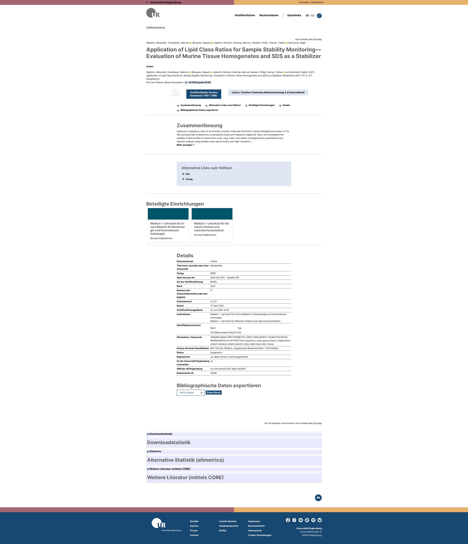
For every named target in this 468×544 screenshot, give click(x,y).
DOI (188, 174)
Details (286, 105)
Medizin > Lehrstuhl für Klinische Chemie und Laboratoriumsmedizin (245, 321)
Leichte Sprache (228, 521)
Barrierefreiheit (256, 526)
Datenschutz (255, 530)
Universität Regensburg (165, 2)
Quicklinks (294, 15)
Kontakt (194, 521)
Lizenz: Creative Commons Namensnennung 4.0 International (268, 92)
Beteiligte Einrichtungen (262, 105)
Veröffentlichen (245, 15)
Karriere (194, 526)
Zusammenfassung (190, 105)
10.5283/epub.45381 (199, 82)
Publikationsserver (155, 27)
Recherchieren (268, 15)
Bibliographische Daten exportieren (199, 110)
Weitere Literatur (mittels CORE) (169, 468)
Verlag (189, 179)
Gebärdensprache (228, 526)
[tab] (234, 442)
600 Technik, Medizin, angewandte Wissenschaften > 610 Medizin (244, 348)
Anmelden (304, 2)
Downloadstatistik (160, 433)
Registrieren (317, 2)
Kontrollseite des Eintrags (308, 39)
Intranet (194, 535)
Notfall (222, 530)
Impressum (254, 521)
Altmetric (155, 451)
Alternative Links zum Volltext (225, 105)
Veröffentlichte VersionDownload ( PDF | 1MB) (204, 94)
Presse (194, 530)
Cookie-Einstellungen (259, 535)
